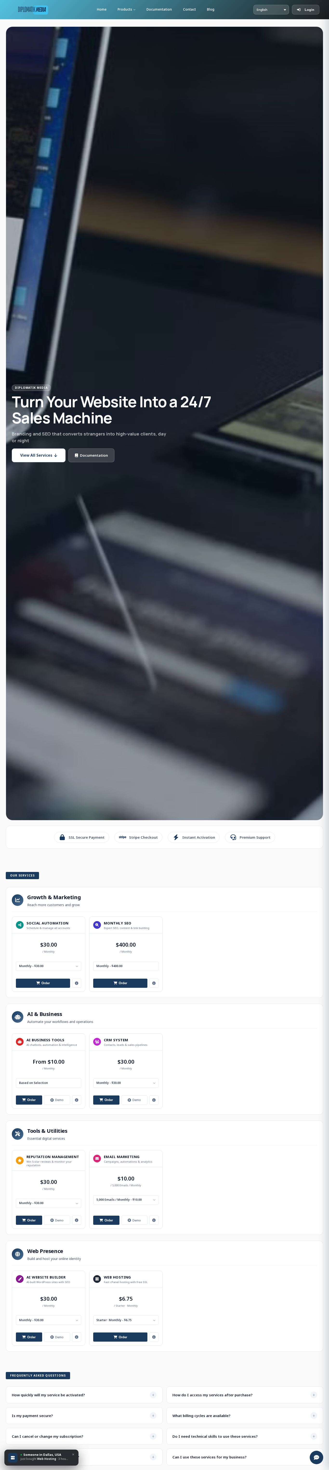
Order (45, 983)
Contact (189, 9)
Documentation (159, 9)
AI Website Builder (46, 1277)
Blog (210, 9)
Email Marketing (122, 1156)
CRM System (116, 1039)
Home (101, 9)
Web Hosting (117, 1277)
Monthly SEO (118, 923)
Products (125, 9)
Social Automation (47, 923)
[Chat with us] (316, 1457)
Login (309, 10)
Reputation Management (52, 1156)
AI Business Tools (45, 1039)
